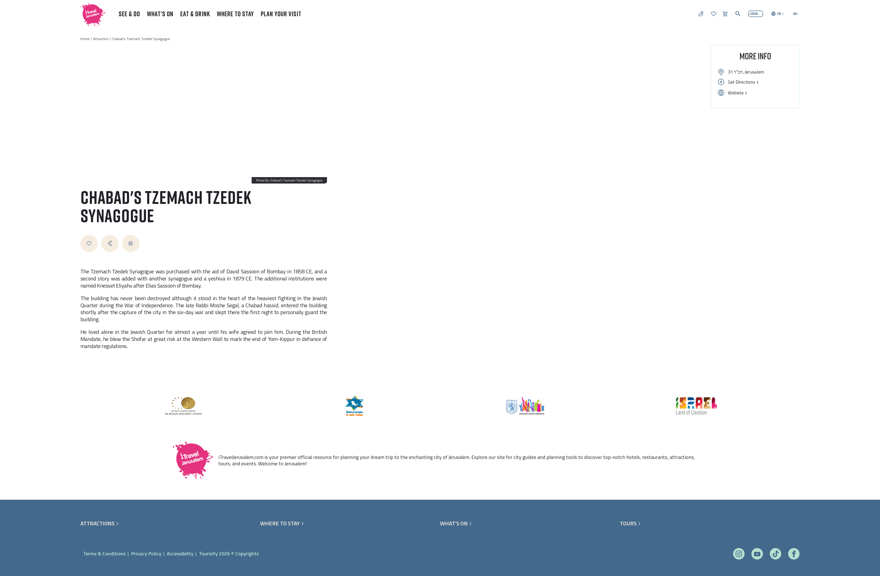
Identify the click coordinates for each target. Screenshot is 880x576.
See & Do (129, 14)
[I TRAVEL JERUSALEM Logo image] (90, 14)
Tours (628, 523)
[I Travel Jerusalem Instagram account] (739, 554)
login (754, 13)
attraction (100, 38)
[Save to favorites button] (89, 243)
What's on (454, 523)
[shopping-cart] (725, 13)
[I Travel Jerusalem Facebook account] (793, 554)
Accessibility (180, 553)
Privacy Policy (146, 553)
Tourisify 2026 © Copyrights (229, 553)
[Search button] (738, 13)
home (85, 38)
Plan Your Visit (281, 14)
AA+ (795, 13)
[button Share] (109, 243)
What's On (160, 14)
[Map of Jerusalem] (701, 13)
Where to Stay (235, 14)
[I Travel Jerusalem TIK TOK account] (776, 553)
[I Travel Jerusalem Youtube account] (757, 554)
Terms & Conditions (104, 553)
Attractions (97, 523)
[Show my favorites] (713, 13)
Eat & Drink (195, 14)
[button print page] (130, 243)
